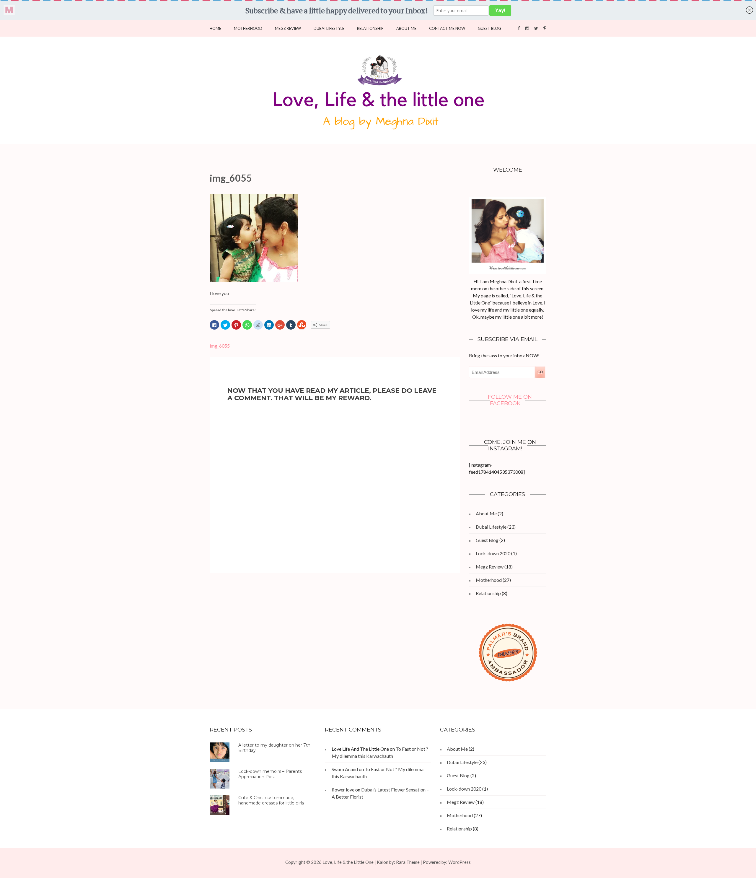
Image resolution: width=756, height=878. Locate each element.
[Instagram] (527, 28)
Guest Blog (489, 28)
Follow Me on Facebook (510, 400)
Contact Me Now (447, 28)
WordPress (459, 862)
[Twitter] (536, 28)
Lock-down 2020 (493, 553)
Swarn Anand (345, 769)
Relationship (370, 28)
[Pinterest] (544, 28)
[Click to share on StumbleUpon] (301, 325)
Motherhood (248, 28)
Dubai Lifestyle (329, 28)
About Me (406, 28)
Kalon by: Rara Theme (398, 862)
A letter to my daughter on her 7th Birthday (274, 747)
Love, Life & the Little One (348, 862)
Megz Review (288, 28)
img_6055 (220, 345)
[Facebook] (519, 28)
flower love (343, 789)
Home (215, 28)
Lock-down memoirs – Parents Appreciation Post (270, 774)
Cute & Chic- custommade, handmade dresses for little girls (271, 800)
